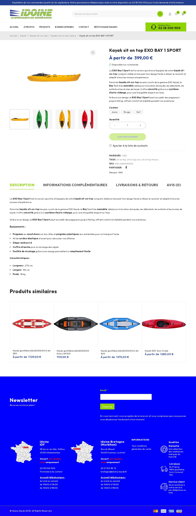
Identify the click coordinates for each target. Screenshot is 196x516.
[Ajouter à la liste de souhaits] (129, 145)
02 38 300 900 (169, 28)
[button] (93, 53)
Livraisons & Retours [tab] (137, 185)
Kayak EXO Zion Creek (156, 350)
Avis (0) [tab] (174, 185)
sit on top (121, 159)
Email (104, 390)
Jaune (114, 112)
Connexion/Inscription (170, 14)
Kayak (23, 35)
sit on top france (150, 159)
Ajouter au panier (128, 137)
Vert (138, 112)
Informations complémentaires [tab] (75, 185)
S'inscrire (107, 406)
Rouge (127, 112)
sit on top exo (134, 159)
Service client (177, 481)
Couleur (113, 108)
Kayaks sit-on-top (39, 35)
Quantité (114, 119)
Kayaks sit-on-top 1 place (63, 35)
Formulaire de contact (51, 471)
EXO (125, 155)
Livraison (174, 463)
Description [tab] (22, 185)
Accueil (13, 35)
